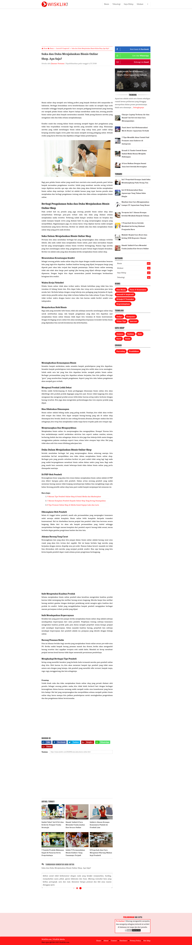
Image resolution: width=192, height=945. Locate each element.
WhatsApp (104, 742)
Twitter (76, 742)
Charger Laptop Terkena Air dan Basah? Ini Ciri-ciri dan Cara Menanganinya (135, 118)
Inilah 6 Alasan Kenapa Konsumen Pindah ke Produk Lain (99, 824)
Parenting (121, 351)
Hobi (140, 334)
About (106, 941)
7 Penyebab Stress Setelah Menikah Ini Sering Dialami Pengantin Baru (133, 226)
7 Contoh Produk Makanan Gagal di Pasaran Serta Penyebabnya (53, 852)
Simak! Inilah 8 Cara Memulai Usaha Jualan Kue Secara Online (75, 824)
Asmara (120, 334)
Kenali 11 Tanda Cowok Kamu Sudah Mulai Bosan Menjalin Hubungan (134, 153)
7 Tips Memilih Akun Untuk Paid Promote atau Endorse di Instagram (135, 140)
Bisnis (106, 4)
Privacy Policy (135, 941)
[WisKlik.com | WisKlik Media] (55, 4)
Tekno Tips (121, 321)
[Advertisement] (96, 29)
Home (98, 941)
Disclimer (123, 941)
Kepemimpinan (123, 304)
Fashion (130, 334)
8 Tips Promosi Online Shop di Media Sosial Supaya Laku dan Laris (73, 505)
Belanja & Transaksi (125, 299)
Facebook (61, 742)
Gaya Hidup (128, 4)
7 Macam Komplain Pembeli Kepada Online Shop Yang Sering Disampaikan (76, 501)
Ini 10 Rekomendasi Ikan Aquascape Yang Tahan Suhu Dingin (134, 193)
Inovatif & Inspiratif (125, 294)
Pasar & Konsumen (138, 290)
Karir (119, 339)
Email (49, 746)
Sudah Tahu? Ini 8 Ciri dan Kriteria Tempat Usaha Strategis (53, 824)
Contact (114, 941)
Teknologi (116, 4)
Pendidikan (134, 351)
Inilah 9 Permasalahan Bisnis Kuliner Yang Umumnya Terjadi (75, 852)
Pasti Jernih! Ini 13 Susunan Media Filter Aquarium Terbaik (132, 73)
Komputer (130, 317)
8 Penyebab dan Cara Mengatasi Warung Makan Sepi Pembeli (101, 852)
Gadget (119, 317)
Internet (133, 321)
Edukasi (140, 4)
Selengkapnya (138, 107)
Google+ (89, 742)
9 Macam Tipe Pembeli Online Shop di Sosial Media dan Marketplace (74, 496)
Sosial (127, 339)
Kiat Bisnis (121, 290)
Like (48, 742)
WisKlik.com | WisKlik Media (53, 939)
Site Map (146, 941)
